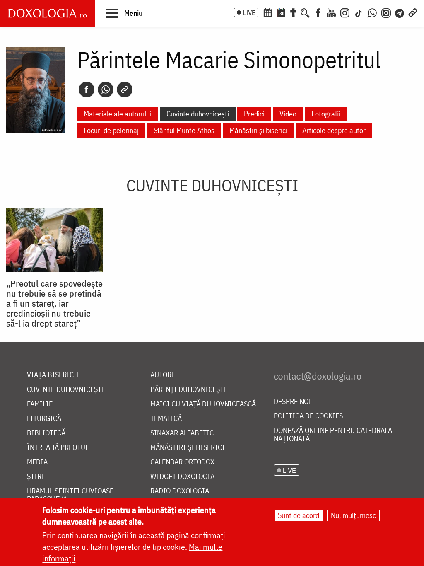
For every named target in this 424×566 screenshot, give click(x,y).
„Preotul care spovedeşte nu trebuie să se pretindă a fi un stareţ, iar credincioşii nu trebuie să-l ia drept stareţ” (54, 303)
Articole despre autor (334, 130)
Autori (162, 375)
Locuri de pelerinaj (111, 130)
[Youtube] (331, 12)
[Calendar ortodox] (267, 12)
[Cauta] (305, 12)
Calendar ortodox (182, 462)
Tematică (166, 418)
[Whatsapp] (105, 89)
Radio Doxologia (179, 491)
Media (37, 462)
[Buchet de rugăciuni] (293, 12)
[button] (124, 12)
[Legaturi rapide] (413, 12)
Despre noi (292, 401)
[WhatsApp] (372, 12)
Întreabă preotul (58, 447)
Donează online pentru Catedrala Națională (333, 434)
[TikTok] (358, 12)
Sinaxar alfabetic (182, 433)
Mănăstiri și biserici (258, 130)
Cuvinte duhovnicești (197, 114)
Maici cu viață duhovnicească (203, 404)
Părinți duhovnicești (188, 389)
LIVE (249, 12)
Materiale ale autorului (118, 114)
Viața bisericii (53, 375)
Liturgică (44, 418)
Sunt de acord (298, 515)
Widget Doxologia (182, 476)
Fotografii (325, 114)
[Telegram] (400, 12)
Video (287, 114)
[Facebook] (318, 12)
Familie (40, 404)
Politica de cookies (308, 416)
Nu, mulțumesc (353, 515)
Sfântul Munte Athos (184, 130)
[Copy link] (124, 89)
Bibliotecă (46, 433)
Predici (254, 114)
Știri (35, 476)
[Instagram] (345, 12)
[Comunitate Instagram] (386, 12)
